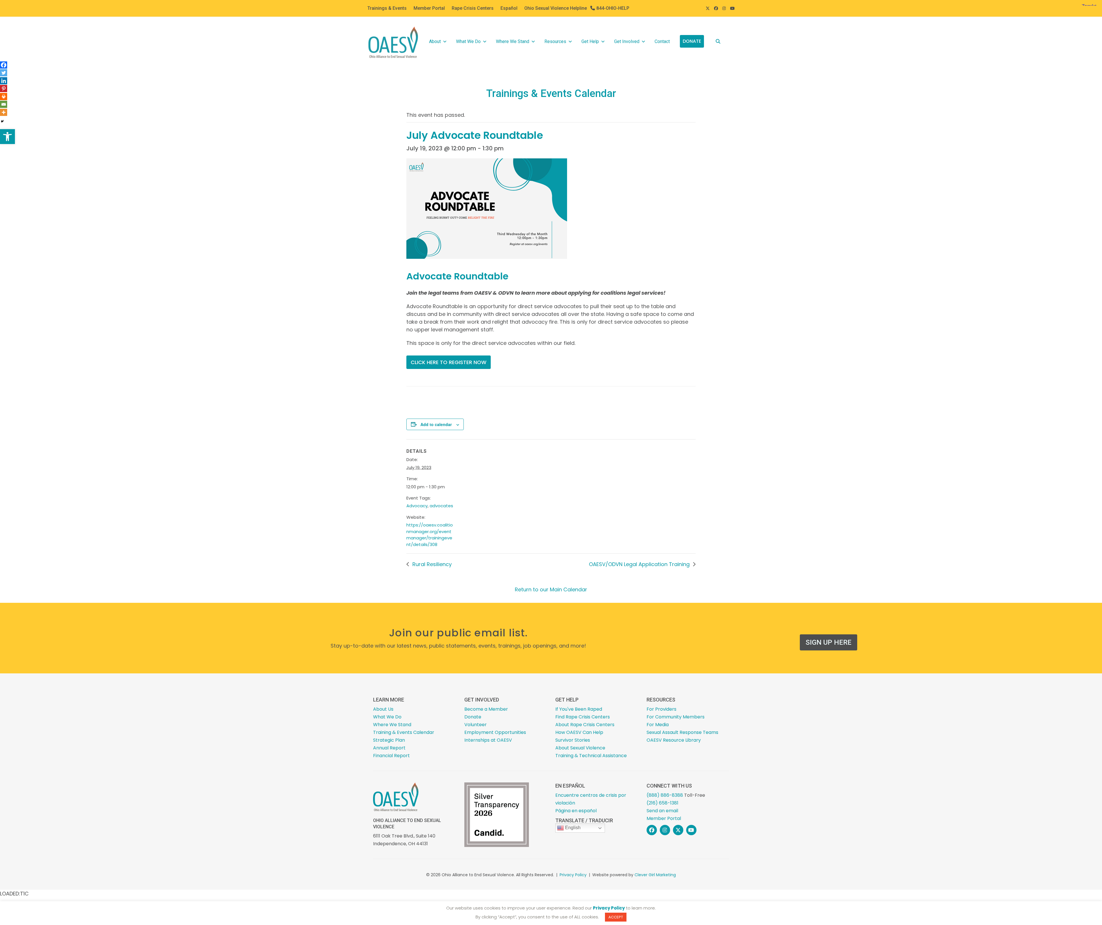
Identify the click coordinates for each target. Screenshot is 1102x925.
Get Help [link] (590, 41)
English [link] (572, 827)
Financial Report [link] (391, 755)
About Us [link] (383, 709)
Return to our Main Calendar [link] (551, 589)
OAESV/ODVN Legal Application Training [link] (640, 564)
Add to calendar (436, 424)
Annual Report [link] (389, 748)
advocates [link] (441, 506)
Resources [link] (555, 41)
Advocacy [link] (417, 506)
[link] (7, 136)
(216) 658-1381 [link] (662, 803)
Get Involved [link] (626, 41)
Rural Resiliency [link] (431, 564)
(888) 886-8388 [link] (665, 795)
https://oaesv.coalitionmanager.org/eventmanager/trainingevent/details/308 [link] (429, 534)
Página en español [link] (576, 810)
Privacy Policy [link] (573, 875)
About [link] (435, 41)
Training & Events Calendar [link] (403, 732)
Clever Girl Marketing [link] (655, 875)
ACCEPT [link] (615, 917)
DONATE (692, 41)
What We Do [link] (468, 41)
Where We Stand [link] (512, 41)
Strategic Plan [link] (389, 740)
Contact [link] (662, 41)
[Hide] (2, 121)
